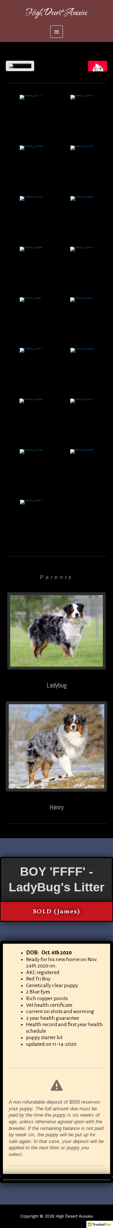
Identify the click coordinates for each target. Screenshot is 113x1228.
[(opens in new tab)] (56, 630)
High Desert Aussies (56, 13)
